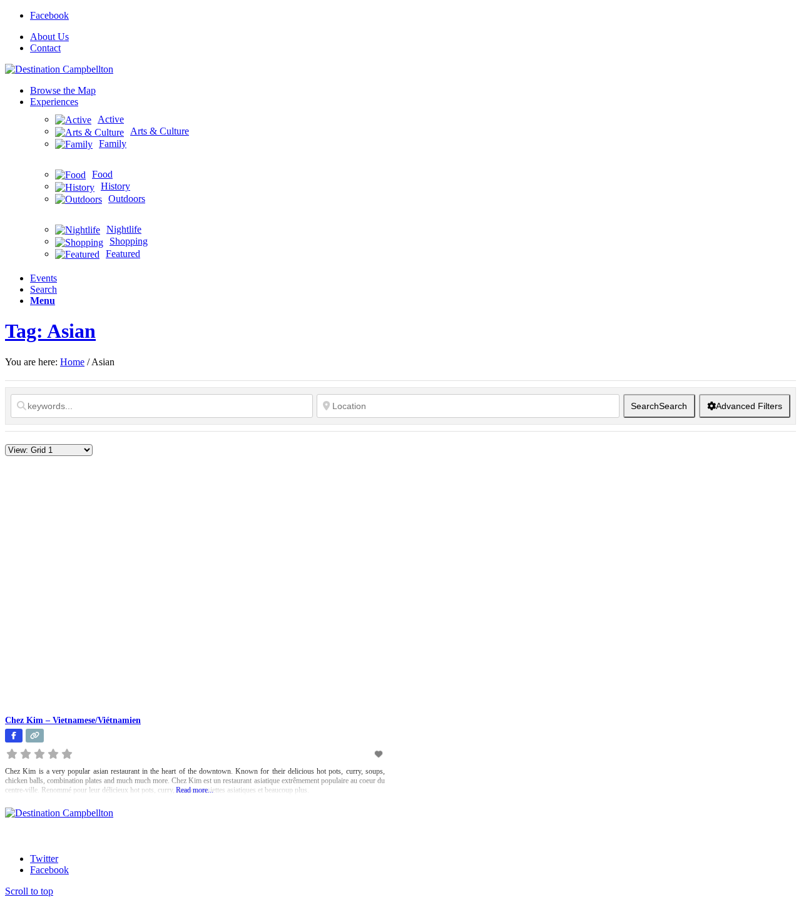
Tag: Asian (50, 331)
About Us (49, 36)
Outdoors (126, 198)
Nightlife (123, 229)
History (115, 186)
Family (112, 143)
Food (102, 174)
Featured (123, 253)
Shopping (129, 241)
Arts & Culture (159, 131)
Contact (45, 48)
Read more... (194, 790)
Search (659, 406)
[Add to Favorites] (379, 754)
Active (111, 119)
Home (72, 362)
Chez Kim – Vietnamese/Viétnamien (73, 720)
